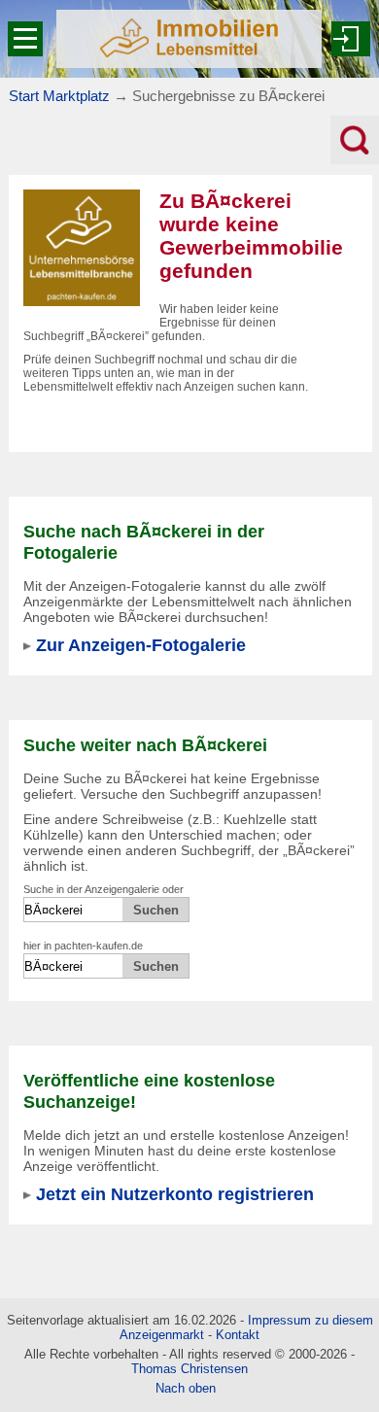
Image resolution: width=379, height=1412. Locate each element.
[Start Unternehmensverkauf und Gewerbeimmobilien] (189, 39)
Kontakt (237, 1334)
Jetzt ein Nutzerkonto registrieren (175, 1194)
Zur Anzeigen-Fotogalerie (141, 645)
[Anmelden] (350, 38)
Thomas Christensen (189, 1368)
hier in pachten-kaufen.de (83, 945)
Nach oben (185, 1388)
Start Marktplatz (59, 95)
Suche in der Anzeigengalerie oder (103, 889)
